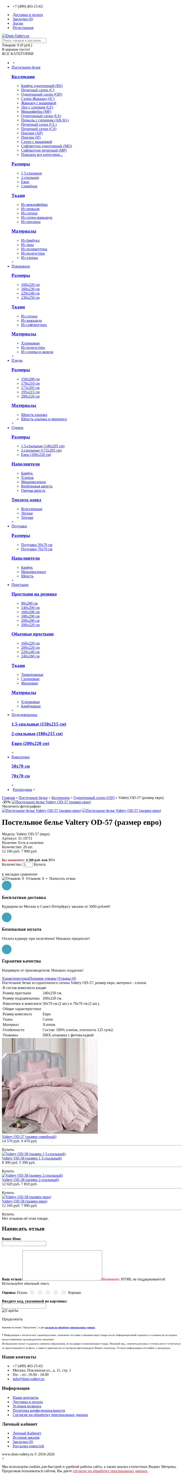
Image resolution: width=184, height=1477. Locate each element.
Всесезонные (31, 509)
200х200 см (30, 620)
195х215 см (30, 392)
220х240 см (30, 293)
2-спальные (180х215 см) (37, 733)
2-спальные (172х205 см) (41, 450)
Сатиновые (30, 679)
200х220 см (30, 396)
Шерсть (27, 576)
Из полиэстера (33, 253)
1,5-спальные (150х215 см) (39, 724)
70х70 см (21, 775)
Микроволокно (33, 482)
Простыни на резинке (34, 593)
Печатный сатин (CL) (39, 124)
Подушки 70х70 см (36, 549)
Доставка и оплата (28, 1402)
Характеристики (15, 978)
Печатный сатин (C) (37, 90)
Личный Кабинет (27, 1433)
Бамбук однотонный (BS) (42, 86)
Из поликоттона (34, 249)
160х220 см (30, 285)
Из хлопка (29, 258)
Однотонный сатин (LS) (41, 116)
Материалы (24, 231)
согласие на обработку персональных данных (110, 1471)
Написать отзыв (62, 878)
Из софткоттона (34, 325)
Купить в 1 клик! (21, 869)
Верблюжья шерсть (36, 486)
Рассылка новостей (28, 1446)
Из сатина (29, 213)
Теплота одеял (26, 499)
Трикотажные (32, 675)
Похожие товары (43, 978)
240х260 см (30, 656)
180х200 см (30, 616)
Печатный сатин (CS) (38, 129)
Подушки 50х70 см (36, 545)
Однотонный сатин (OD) (41, 94)
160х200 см (30, 612)
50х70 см (21, 766)
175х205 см (30, 388)
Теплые (27, 517)
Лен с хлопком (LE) (37, 107)
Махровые (29, 683)
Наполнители (26, 463)
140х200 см (30, 608)
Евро (25, 182)
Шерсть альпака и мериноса (44, 419)
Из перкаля (30, 209)
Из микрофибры (34, 204)
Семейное (29, 186)
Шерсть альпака (34, 415)
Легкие (27, 513)
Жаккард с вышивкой (38, 103)
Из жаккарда (31, 320)
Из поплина (30, 222)
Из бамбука (30, 240)
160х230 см (30, 289)
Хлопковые (30, 343)
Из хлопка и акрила (37, 352)
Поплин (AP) (32, 133)
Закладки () (23, 1442)
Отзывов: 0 (35, 878)
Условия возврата (27, 1406)
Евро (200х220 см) (36, 455)
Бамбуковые (31, 706)
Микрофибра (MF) (36, 111)
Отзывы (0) (67, 978)
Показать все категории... (42, 155)
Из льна (27, 245)
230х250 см (30, 297)
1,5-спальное (31, 173)
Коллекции (23, 76)
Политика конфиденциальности (39, 1410)
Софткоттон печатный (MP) (44, 150)
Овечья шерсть (33, 490)
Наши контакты (26, 1397)
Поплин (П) (30, 137)
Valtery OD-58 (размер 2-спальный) (30, 1180)
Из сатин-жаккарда (36, 217)
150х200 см (30, 379)
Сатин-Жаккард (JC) (37, 99)
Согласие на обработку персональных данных (50, 1415)
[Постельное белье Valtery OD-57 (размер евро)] (51, 802)
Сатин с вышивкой (36, 142)
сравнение (28, 874)
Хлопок (27, 478)
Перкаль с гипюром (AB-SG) (45, 120)
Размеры (21, 163)
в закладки (10, 874)
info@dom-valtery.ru (28, 1379)
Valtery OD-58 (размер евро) (24, 1201)
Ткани (18, 195)
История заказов (26, 1437)
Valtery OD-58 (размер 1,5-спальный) (32, 1158)
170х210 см (30, 383)
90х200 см (29, 603)
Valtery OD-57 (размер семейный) (29, 1137)
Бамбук (27, 473)
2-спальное (30, 177)
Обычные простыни (33, 633)
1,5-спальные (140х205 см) (42, 446)
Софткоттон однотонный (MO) (46, 146)
